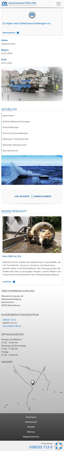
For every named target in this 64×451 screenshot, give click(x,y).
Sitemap (31, 432)
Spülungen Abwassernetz (14, 145)
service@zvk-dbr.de (12, 326)
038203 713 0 (40, 447)
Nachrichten (8, 115)
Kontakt (31, 427)
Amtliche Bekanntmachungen (16, 121)
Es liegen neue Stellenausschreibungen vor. (27, 23)
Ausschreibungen (11, 127)
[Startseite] (20, 3)
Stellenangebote (9, 33)
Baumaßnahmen (10, 150)
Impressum (31, 417)
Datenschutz (31, 422)
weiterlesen (7, 282)
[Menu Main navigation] (59, 4)
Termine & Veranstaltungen (15, 133)
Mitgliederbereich (31, 436)
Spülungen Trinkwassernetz (16, 139)
